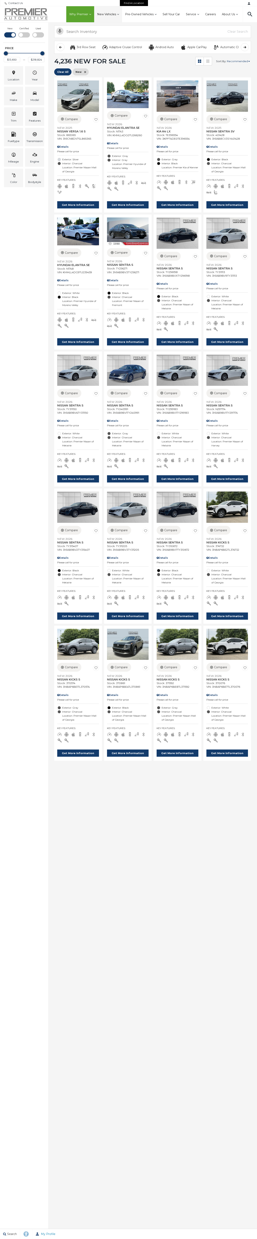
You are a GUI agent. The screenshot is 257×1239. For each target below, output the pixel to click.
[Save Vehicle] (96, 120)
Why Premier (78, 14)
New (10, 28)
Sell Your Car (171, 14)
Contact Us (15, 3)
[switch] (10, 32)
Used (38, 28)
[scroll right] (245, 47)
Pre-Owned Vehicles (139, 14)
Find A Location (134, 3)
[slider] (6, 53)
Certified (24, 28)
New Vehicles (106, 14)
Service (191, 14)
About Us (228, 14)
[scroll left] (60, 47)
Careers (210, 14)
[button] (250, 14)
